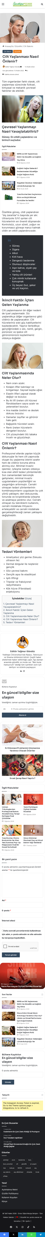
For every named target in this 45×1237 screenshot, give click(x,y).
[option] (22, 976)
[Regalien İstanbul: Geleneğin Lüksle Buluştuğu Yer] (8, 185)
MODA (20, 1168)
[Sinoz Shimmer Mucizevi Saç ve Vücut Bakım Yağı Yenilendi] (33, 830)
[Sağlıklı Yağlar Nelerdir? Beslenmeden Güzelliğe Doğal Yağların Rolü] (8, 171)
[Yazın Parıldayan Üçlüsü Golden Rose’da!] (33, 799)
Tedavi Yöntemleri (14, 622)
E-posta (6, 910)
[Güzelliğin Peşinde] (22, 4)
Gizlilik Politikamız (10, 1193)
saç (35, 1168)
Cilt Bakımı (28, 46)
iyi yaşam (33, 1164)
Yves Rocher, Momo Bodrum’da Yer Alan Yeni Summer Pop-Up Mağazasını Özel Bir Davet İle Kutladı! (11, 842)
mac (4, 1168)
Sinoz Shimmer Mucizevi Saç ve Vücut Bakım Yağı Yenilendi (33, 840)
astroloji (5, 1160)
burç (29, 1160)
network (28, 1168)
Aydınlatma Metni (10, 1189)
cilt (17, 1164)
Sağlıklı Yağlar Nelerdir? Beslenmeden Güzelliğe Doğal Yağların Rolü (27, 171)
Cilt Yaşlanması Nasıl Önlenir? (20, 619)
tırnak (37, 1172)
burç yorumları (8, 1164)
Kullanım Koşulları (9, 1197)
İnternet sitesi (8, 920)
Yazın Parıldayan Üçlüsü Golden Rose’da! (31, 809)
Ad (4, 900)
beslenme (21, 1160)
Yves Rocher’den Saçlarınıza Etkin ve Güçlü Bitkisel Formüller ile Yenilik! (29, 197)
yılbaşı (5, 1176)
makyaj (11, 1168)
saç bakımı (6, 1172)
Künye (4, 1201)
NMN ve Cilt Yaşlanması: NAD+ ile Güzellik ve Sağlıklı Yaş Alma (29, 157)
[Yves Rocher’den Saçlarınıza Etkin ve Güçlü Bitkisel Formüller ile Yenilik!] (8, 197)
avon (13, 1160)
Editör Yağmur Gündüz (22, 651)
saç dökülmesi (18, 1172)
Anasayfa (8, 46)
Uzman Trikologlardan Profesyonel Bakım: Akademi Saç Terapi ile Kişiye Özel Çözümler (11, 812)
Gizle (28, 598)
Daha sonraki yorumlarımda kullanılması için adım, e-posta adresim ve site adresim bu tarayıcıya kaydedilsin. (22, 934)
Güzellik (18, 46)
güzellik (24, 1164)
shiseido (29, 1172)
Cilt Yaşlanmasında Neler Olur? (21, 616)
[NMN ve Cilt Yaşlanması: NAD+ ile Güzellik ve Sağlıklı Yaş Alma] (8, 156)
